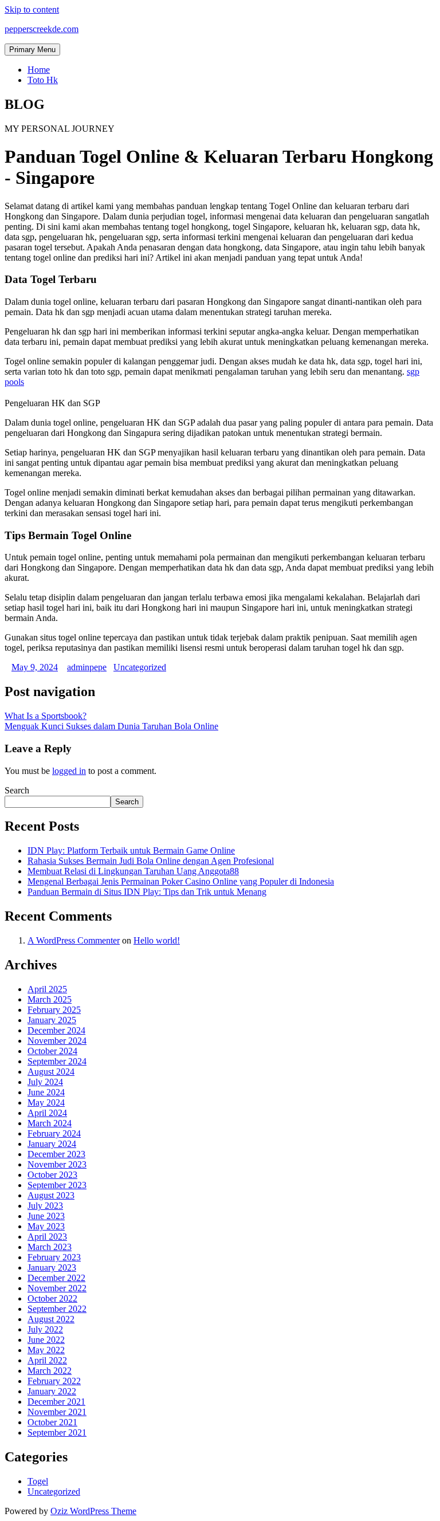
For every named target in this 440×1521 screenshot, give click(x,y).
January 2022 (52, 1391)
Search (17, 790)
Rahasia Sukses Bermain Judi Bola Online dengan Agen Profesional (151, 861)
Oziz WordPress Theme (93, 1511)
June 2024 (46, 1092)
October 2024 (52, 1051)
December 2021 (56, 1401)
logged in (69, 771)
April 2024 (47, 1113)
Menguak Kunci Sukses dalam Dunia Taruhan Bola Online (111, 726)
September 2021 (57, 1432)
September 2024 (57, 1061)
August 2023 (51, 1195)
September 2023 (57, 1185)
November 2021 (57, 1412)
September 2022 (57, 1309)
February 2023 (54, 1257)
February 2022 (54, 1381)
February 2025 (54, 1010)
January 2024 (52, 1144)
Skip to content (32, 9)
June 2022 (46, 1340)
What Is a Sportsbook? (46, 716)
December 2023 (56, 1154)
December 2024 (56, 1030)
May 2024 (46, 1102)
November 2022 (57, 1288)
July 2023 (45, 1205)
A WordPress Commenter (74, 940)
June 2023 (46, 1216)
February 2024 (54, 1133)
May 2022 (46, 1350)
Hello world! (156, 940)
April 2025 (47, 989)
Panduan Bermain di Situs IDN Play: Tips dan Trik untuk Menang (147, 892)
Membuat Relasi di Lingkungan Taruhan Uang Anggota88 (133, 871)
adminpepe (87, 667)
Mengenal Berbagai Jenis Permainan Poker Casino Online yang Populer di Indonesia (181, 881)
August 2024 (51, 1071)
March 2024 (50, 1123)
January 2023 (52, 1267)
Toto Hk (43, 80)
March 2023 (50, 1247)
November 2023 (57, 1164)
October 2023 (52, 1175)
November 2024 (57, 1041)
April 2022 (47, 1360)
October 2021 (52, 1422)
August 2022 (51, 1319)
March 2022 (50, 1370)
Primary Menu (32, 49)
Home (39, 69)
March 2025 (50, 999)
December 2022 (56, 1278)
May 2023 (46, 1226)
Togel (38, 1481)
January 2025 (52, 1020)
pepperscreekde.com (41, 29)
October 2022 (52, 1298)
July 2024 (45, 1082)
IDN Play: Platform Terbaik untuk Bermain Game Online (131, 850)
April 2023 (47, 1236)
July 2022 (45, 1329)
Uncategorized (139, 667)
